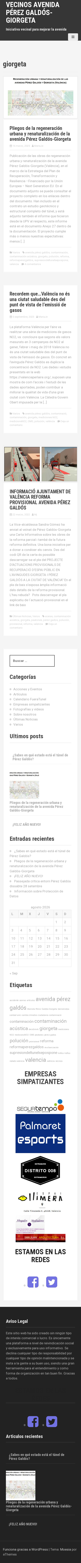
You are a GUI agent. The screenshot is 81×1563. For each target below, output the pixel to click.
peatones (36, 620)
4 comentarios (33, 264)
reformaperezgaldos (21, 260)
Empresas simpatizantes (31, 704)
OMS (30, 421)
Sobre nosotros (24, 714)
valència (50, 421)
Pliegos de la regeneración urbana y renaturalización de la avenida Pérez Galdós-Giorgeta (40, 133)
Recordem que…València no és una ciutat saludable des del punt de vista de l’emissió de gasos (40, 302)
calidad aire (15, 1015)
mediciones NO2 (48, 417)
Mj (35, 514)
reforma (64, 256)
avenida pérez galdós (37, 252)
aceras (49, 616)
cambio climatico (29, 1015)
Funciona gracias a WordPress (25, 1549)
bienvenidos (63, 1009)
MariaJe (38, 145)
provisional (16, 623)
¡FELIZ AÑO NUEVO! (27, 824)
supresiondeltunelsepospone (51, 260)
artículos (31, 1000)
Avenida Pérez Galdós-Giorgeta (42, 1009)
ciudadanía (43, 1015)
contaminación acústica (23, 256)
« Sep (13, 973)
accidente (14, 1000)
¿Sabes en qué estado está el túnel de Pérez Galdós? (40, 757)
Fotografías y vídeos (28, 709)
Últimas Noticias (22, 616)
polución (54, 256)
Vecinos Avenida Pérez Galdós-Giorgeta (33, 12)
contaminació (58, 413)
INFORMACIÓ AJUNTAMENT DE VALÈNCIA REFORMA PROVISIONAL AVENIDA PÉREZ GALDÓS (40, 500)
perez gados (50, 620)
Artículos (20, 694)
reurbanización (51, 1047)
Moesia (65, 1549)
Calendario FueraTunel (29, 699)
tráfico (61, 1053)
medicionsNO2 (18, 421)
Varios (16, 252)
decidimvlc (34, 1029)
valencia (14, 264)
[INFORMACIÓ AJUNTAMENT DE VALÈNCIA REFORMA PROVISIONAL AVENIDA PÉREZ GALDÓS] (40, 464)
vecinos (59, 1061)
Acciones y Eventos (27, 689)
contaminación (59, 252)
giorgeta (43, 256)
